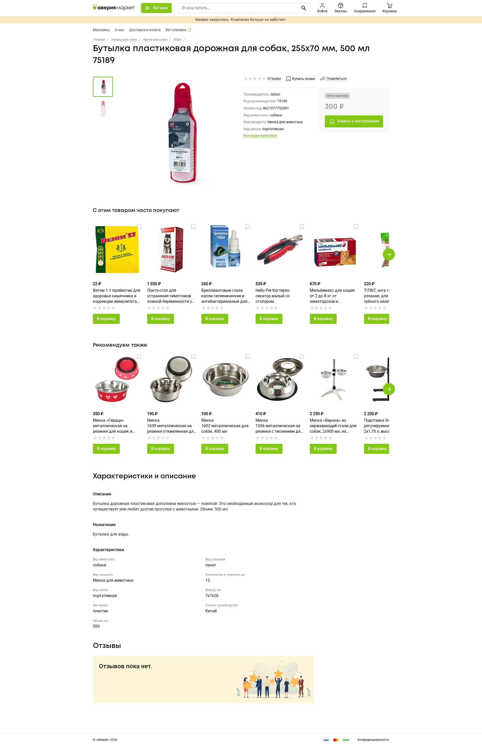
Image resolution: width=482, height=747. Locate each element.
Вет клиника (176, 30)
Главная (99, 39)
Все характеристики (260, 135)
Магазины (101, 30)
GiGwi (178, 39)
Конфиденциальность (373, 739)
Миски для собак (155, 39)
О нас (119, 30)
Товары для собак (124, 39)
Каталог (160, 8)
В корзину (106, 318)
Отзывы (274, 79)
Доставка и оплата (145, 30)
